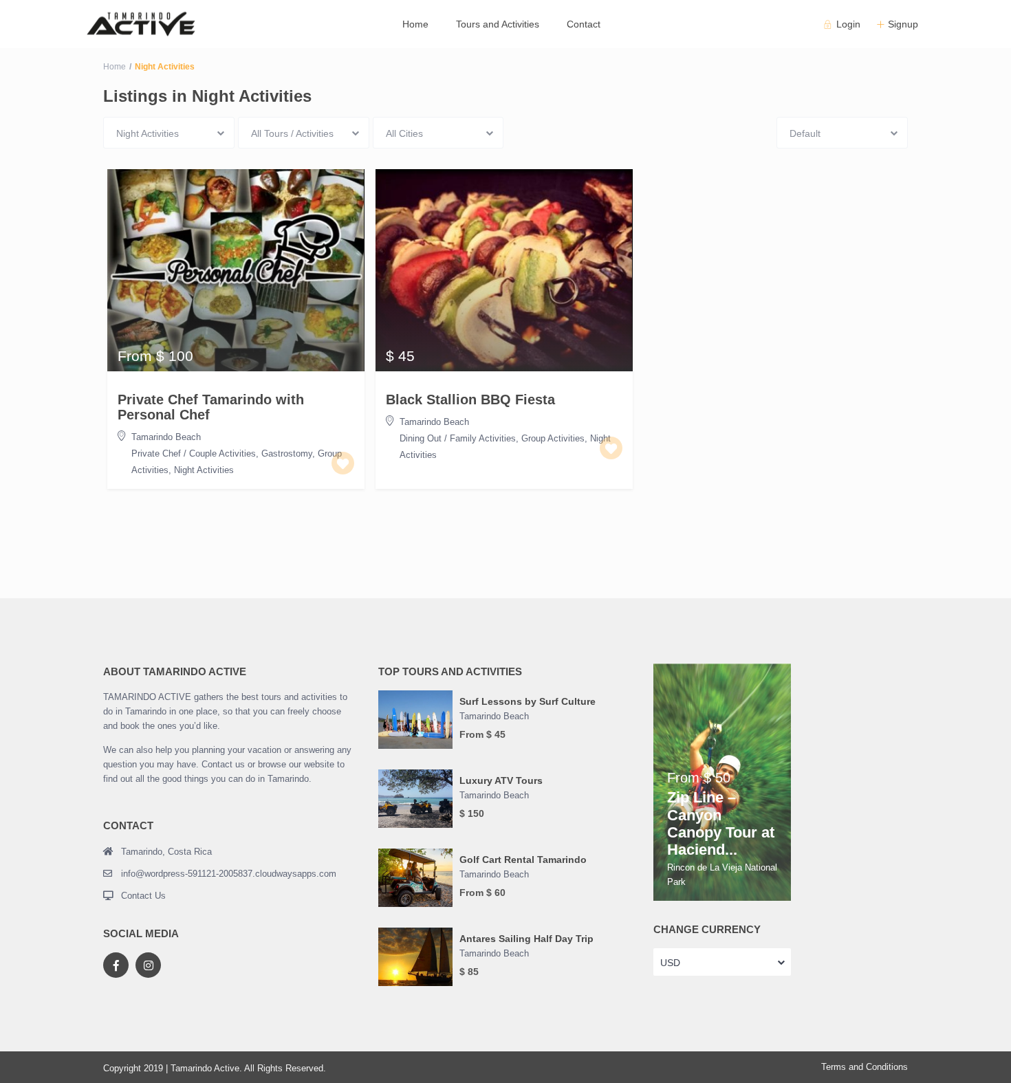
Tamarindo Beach (166, 437)
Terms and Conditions (864, 1067)
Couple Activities (222, 453)
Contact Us (143, 895)
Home (415, 24)
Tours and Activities (497, 24)
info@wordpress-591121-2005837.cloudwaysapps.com (228, 873)
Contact (583, 24)
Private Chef (156, 453)
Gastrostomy (286, 453)
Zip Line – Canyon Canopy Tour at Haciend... (720, 823)
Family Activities (483, 438)
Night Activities (204, 470)
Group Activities (553, 438)
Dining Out (421, 438)
